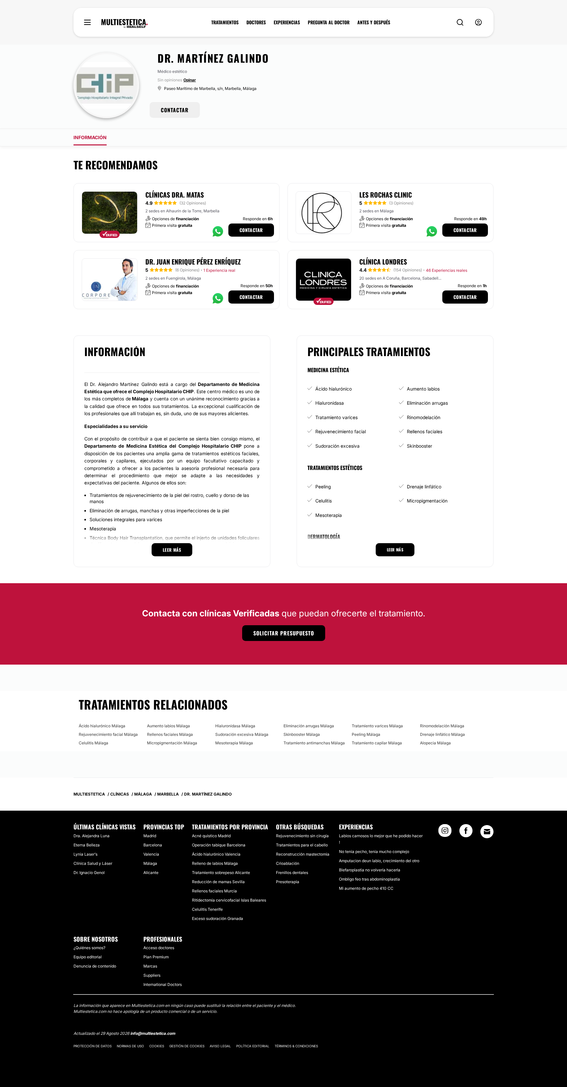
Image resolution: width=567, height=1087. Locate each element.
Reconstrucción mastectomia (302, 854)
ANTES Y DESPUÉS (373, 22)
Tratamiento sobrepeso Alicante (221, 872)
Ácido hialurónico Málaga (102, 725)
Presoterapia (287, 881)
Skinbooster (419, 446)
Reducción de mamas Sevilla (218, 881)
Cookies (156, 1046)
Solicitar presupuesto (283, 633)
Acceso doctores (158, 947)
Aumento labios (423, 389)
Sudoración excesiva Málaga (241, 734)
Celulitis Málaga (93, 742)
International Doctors (162, 984)
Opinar (189, 79)
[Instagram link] (445, 832)
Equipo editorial (88, 956)
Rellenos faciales (424, 431)
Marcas (150, 966)
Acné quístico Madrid (211, 835)
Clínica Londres (383, 261)
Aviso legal (220, 1046)
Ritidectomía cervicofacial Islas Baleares (229, 900)
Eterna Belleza (87, 844)
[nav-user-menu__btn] (478, 22)
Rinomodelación (423, 417)
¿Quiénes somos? (89, 947)
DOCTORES (256, 22)
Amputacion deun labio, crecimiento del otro (379, 860)
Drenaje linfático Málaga (442, 734)
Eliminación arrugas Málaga (309, 725)
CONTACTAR (175, 110)
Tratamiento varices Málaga (377, 725)
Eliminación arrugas (427, 403)
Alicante (150, 872)
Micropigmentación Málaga (172, 742)
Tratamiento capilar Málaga (377, 742)
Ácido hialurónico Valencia (216, 854)
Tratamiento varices (336, 417)
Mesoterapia (328, 515)
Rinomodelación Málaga (442, 725)
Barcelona (152, 844)
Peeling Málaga (366, 734)
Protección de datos (93, 1046)
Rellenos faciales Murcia (214, 890)
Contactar (251, 229)
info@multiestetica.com (152, 1033)
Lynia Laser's (85, 854)
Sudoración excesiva (337, 446)
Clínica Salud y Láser (93, 863)
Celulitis (323, 500)
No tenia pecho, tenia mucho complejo (374, 851)
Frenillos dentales (292, 872)
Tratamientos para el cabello (302, 844)
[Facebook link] (465, 832)
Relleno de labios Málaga (215, 863)
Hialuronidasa (329, 403)
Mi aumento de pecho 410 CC (366, 888)
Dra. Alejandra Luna (92, 835)
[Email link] (487, 831)
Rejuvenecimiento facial (340, 431)
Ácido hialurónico (333, 389)
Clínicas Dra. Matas (174, 195)
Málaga (150, 863)
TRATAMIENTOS (225, 22)
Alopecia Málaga (435, 742)
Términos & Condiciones (296, 1046)
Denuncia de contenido (95, 966)
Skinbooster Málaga (302, 734)
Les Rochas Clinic (385, 195)
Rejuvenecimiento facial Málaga (108, 734)
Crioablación (287, 863)
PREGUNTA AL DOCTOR (328, 22)
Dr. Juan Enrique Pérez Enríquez (193, 261)
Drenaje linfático (424, 486)
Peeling (323, 486)
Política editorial (252, 1046)
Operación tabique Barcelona (218, 844)
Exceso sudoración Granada (217, 918)
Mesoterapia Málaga (234, 742)
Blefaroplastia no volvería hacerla (369, 869)
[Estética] (124, 23)
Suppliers (151, 975)
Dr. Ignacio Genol (89, 872)
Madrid (149, 835)
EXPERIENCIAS (287, 22)
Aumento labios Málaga (168, 725)
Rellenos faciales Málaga (170, 734)
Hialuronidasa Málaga (235, 725)
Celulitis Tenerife (207, 909)
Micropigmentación (427, 500)
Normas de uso (130, 1046)
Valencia (151, 854)
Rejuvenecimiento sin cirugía (302, 835)
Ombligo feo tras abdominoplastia (369, 879)
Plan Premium (156, 956)
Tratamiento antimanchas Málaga (314, 742)
